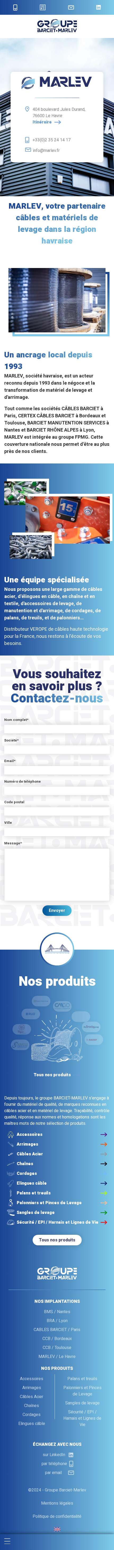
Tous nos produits (57, 1240)
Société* (11, 740)
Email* (9, 760)
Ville (8, 822)
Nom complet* (16, 719)
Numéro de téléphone (22, 781)
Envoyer (57, 910)
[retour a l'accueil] (57, 31)
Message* (13, 843)
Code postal (14, 802)
